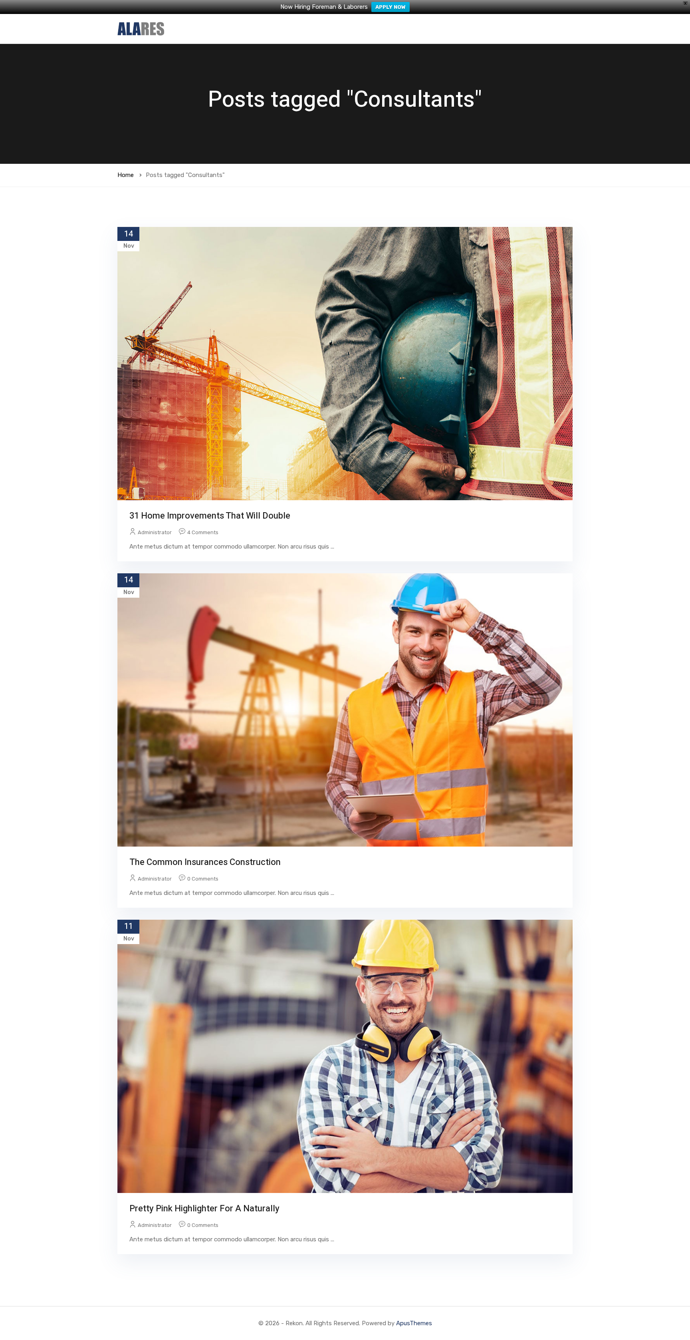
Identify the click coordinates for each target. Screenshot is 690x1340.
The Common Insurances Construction (205, 862)
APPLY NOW (390, 7)
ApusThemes (414, 1323)
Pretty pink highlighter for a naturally (204, 1208)
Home (125, 175)
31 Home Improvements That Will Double (209, 515)
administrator (155, 532)
